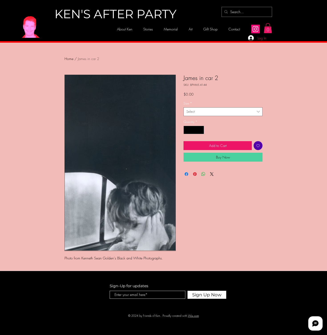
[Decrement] (187, 130)
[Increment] (200, 130)
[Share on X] (211, 174)
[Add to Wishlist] (258, 145)
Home (69, 58)
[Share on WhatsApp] (203, 174)
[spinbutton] (194, 130)
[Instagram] (255, 29)
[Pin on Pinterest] (195, 174)
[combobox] (223, 111)
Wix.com (193, 316)
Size (188, 103)
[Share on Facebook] (186, 174)
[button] (268, 28)
